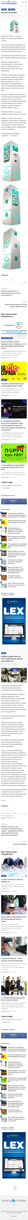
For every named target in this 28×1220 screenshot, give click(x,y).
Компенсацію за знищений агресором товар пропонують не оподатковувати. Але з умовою (17, 515)
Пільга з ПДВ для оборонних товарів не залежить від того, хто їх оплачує (16, 585)
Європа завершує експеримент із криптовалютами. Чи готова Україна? (17, 538)
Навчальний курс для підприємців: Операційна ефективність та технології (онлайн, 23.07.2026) (15, 530)
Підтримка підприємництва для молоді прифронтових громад (12, 385)
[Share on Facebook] (3, 810)
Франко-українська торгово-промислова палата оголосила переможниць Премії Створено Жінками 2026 (17, 554)
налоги (14, 813)
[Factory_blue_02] (11, 204)
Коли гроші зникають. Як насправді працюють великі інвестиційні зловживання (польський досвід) (16, 570)
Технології (11, 9)
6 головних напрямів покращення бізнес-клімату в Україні (13, 999)
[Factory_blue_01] (11, 161)
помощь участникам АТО (7, 815)
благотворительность (6, 813)
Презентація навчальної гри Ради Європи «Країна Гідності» (16, 305)
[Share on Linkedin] (12, 810)
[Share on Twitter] (7, 810)
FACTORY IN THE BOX (20, 844)
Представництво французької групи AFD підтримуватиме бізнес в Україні (13, 919)
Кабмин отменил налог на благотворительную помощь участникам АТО (11, 293)
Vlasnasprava (6, 357)
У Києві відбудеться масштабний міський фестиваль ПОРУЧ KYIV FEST (12, 467)
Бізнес (3, 653)
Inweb (25, 1211)
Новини (4, 9)
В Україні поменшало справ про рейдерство (12, 881)
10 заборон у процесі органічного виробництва (15, 576)
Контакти (14, 1216)
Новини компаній (7, 338)
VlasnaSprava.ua (5, 1211)
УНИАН (3, 800)
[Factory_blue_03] (11, 248)
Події (3, 461)
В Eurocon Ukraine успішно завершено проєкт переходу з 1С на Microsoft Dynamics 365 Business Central (13, 345)
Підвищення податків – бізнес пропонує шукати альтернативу (12, 960)
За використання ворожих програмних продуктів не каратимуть (15, 561)
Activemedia (18, 1213)
